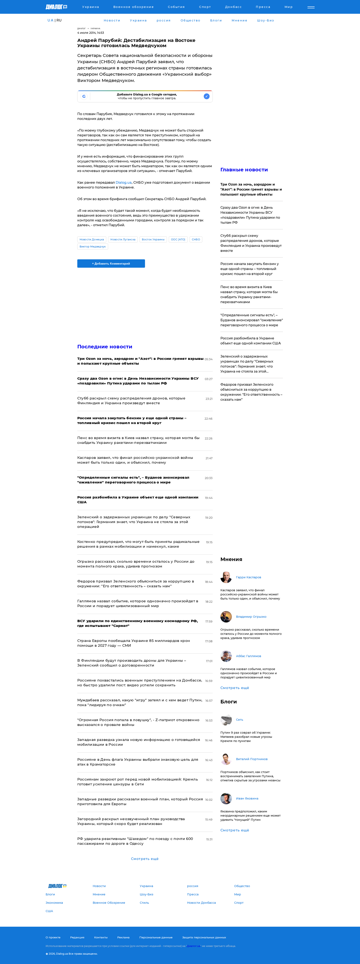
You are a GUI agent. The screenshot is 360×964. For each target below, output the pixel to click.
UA (51, 20)
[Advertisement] (145, 302)
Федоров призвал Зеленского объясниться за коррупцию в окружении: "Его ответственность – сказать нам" (251, 392)
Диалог (81, 28)
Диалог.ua (193, 946)
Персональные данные (155, 937)
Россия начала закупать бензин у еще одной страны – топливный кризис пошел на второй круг (249, 269)
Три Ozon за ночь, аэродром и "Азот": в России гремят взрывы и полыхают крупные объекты (251, 189)
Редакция (77, 937)
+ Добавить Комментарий (111, 263)
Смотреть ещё (145, 859)
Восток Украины (153, 239)
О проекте (53, 937)
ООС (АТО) (178, 239)
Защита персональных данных (204, 937)
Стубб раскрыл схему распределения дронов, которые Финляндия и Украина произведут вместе (251, 243)
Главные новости (244, 170)
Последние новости (104, 347)
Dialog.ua (124, 183)
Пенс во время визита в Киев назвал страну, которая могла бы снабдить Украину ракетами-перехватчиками (249, 294)
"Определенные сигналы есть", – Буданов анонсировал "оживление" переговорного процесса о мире (251, 320)
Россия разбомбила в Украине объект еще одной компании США (250, 340)
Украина (95, 28)
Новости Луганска (122, 239)
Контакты (101, 937)
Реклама (123, 937)
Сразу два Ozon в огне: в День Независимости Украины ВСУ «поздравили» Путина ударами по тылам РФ (250, 215)
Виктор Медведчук (93, 246)
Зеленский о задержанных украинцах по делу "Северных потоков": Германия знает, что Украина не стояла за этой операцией (133, 522)
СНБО (196, 239)
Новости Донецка (92, 239)
